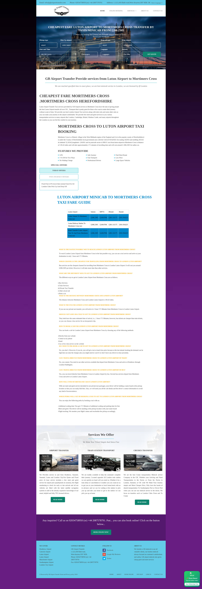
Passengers (84, 49)
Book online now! (101, 532)
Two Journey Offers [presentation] (59, 177)
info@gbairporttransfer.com (55, 3)
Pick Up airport (66, 40)
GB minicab (147, 549)
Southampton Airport (46, 562)
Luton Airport (44, 554)
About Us (144, 11)
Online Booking (116, 11)
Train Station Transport (101, 450)
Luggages (104, 49)
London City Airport (46, 565)
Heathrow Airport (45, 549)
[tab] (58, 170)
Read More (57, 499)
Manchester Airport (45, 560)
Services (131, 11)
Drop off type (105, 40)
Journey (125, 49)
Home (102, 11)
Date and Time (44, 49)
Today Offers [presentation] (59, 170)
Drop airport (126, 40)
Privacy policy (70, 574)
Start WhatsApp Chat (192, 584)
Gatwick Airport (44, 552)
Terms (61, 574)
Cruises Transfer (143, 450)
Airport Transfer (59, 450)
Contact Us (158, 11)
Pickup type (43, 40)
